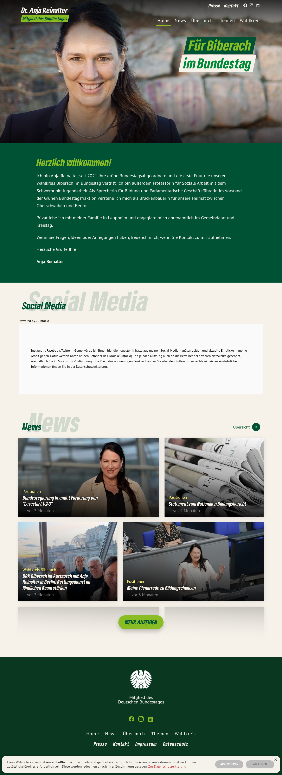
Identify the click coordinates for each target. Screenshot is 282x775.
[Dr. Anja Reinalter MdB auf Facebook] (245, 6)
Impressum (146, 744)
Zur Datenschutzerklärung (167, 766)
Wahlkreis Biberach (39, 569)
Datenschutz (175, 744)
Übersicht (242, 427)
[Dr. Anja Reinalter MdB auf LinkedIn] (258, 6)
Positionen (32, 491)
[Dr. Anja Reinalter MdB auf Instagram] (251, 6)
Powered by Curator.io (34, 321)
